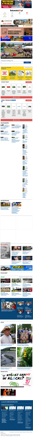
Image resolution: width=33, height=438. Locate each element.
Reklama (12, 16)
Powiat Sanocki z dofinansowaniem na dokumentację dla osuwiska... (16, 140)
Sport (19, 13)
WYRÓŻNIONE (5, 200)
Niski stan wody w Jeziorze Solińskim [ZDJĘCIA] (5, 139)
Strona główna (11, 432)
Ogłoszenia (4, 13)
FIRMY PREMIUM (8, 101)
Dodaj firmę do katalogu (18, 432)
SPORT (3, 277)
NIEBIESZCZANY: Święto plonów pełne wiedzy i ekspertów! (5, 127)
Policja (27, 13)
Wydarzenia (5, 16)
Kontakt (31, 432)
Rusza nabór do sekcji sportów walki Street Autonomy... (16, 133)
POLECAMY (4, 273)
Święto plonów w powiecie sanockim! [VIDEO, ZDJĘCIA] (16, 126)
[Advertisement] (8, 223)
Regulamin (24, 432)
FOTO (2, 322)
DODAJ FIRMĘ (17, 97)
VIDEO (3, 300)
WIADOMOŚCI (5, 123)
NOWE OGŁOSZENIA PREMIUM (6, 68)
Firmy (12, 13)
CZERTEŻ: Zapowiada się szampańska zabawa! (5, 133)
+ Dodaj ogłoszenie (28, 67)
